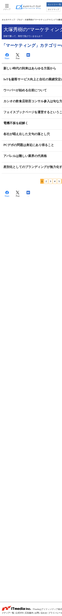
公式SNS (20, 613)
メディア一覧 (8, 613)
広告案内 (29, 613)
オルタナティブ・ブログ (12, 20)
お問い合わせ (41, 613)
